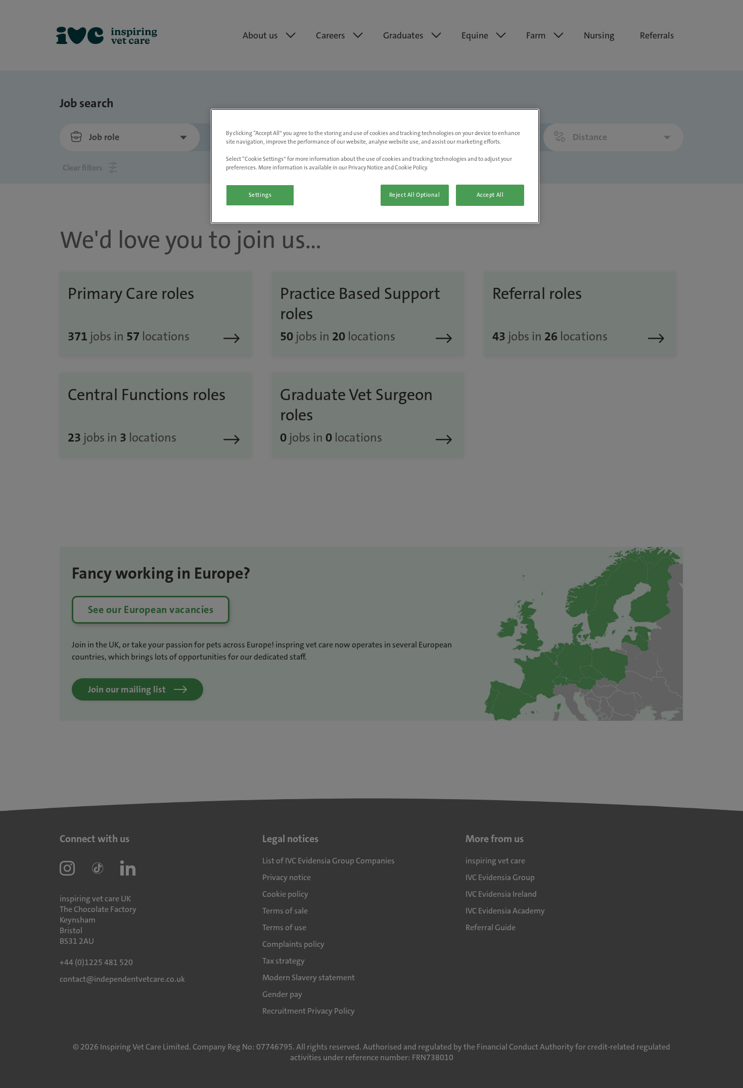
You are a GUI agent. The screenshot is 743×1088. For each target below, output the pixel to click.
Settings (260, 195)
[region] (375, 166)
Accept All (490, 195)
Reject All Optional (414, 195)
